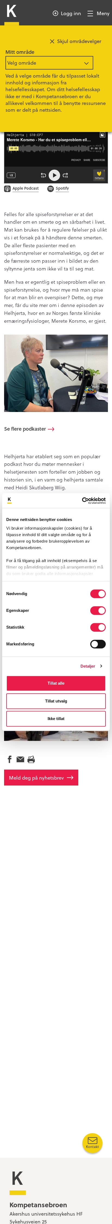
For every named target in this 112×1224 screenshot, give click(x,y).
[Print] (31, 759)
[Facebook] (9, 759)
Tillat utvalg (56, 701)
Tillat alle (56, 683)
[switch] (98, 610)
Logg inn (71, 13)
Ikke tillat (56, 718)
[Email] (20, 759)
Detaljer (87, 666)
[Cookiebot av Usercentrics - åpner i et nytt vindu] (82, 500)
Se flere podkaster (25, 428)
